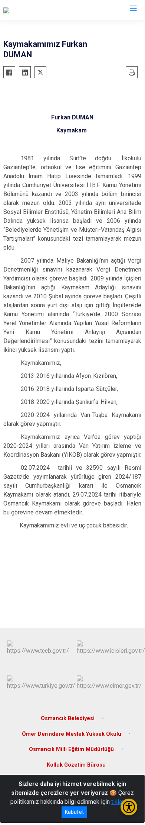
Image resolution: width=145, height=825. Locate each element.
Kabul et (74, 812)
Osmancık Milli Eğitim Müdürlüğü (71, 749)
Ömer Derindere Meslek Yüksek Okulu (71, 734)
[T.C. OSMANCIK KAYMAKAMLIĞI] (45, 10)
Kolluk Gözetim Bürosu (76, 765)
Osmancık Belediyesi (68, 718)
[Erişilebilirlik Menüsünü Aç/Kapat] (129, 807)
